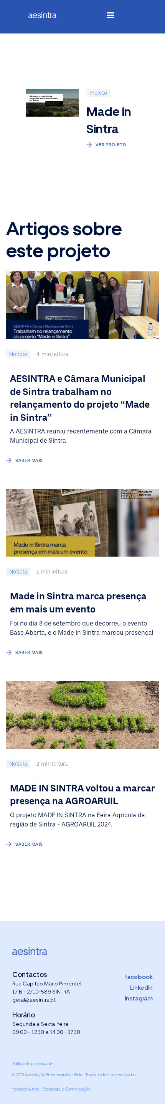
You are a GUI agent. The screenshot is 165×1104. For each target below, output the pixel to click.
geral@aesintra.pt (34, 1000)
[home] (48, 17)
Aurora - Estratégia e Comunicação (59, 1089)
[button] (110, 16)
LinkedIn (141, 987)
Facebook (138, 976)
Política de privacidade (32, 1063)
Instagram (139, 998)
